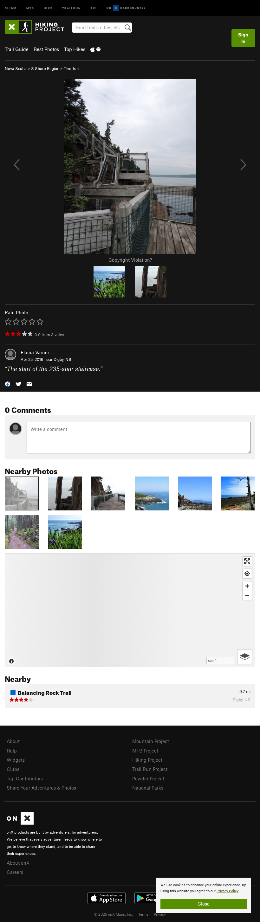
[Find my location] (247, 573)
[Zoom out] (247, 595)
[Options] (244, 657)
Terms (143, 914)
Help (12, 750)
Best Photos (46, 49)
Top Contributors (25, 778)
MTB (30, 8)
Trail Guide (17, 49)
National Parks (147, 788)
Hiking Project (147, 760)
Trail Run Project (149, 769)
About (13, 741)
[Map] (130, 610)
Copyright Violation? (130, 260)
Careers (15, 872)
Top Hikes (74, 49)
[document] (203, 895)
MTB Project (145, 750)
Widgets (16, 760)
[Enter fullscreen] (247, 561)
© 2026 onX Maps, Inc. (113, 914)
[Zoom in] (247, 586)
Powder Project (148, 778)
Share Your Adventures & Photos (41, 788)
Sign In (243, 38)
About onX (18, 863)
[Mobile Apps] (95, 49)
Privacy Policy (227, 891)
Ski (93, 8)
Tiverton (71, 68)
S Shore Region (45, 68)
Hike (48, 8)
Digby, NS (62, 359)
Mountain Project (150, 741)
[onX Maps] (20, 823)
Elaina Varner (35, 352)
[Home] (37, 27)
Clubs (13, 769)
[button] (7, 383)
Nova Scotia (16, 68)
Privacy (160, 914)
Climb (11, 8)
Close (204, 903)
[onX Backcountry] (126, 8)
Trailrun (71, 8)
